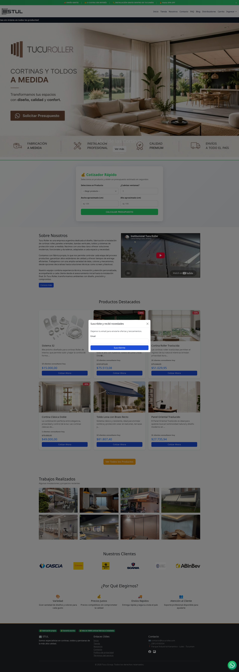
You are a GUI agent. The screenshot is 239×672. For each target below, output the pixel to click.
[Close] (147, 324)
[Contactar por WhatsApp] (232, 665)
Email (93, 336)
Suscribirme (119, 347)
